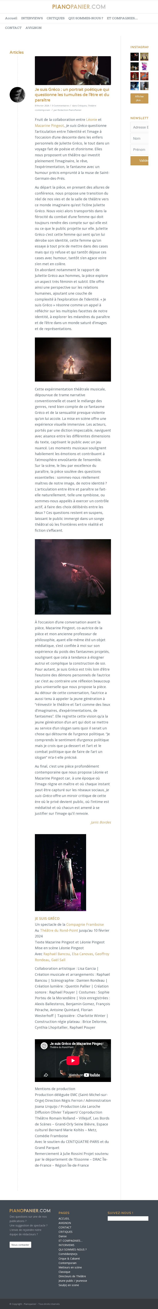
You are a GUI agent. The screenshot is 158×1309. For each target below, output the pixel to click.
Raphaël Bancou (56, 953)
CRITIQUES (56, 18)
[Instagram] (150, 8)
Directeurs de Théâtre (72, 1276)
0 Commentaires (60, 105)
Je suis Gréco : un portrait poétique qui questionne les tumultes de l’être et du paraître (72, 95)
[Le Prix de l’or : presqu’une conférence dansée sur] (144, 57)
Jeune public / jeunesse (73, 1280)
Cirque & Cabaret (69, 1258)
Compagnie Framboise (85, 924)
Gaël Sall (58, 959)
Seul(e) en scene (69, 1285)
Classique (64, 1272)
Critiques (82, 105)
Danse (63, 1236)
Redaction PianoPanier (70, 110)
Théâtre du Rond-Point (59, 930)
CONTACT (13, 28)
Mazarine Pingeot (49, 125)
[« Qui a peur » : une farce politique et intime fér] (134, 66)
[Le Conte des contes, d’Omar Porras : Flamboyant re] (134, 76)
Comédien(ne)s (68, 1254)
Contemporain (67, 1263)
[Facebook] (121, 8)
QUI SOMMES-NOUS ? (85, 18)
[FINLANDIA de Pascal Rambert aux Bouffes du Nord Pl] (144, 86)
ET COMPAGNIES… (122, 18)
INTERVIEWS (32, 18)
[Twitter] (131, 8)
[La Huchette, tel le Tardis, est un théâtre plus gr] (134, 57)
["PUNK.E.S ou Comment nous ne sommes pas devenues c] (134, 86)
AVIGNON (33, 28)
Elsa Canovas (82, 953)
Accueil (11, 18)
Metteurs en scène (70, 1267)
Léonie (91, 119)
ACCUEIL (64, 1218)
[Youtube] (140, 8)
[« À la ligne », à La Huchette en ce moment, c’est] (144, 76)
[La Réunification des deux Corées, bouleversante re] (144, 66)
